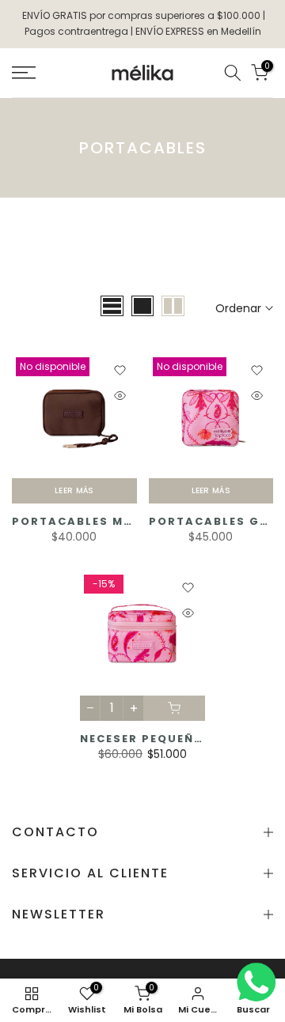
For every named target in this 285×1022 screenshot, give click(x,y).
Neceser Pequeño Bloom (168, 738)
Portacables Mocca (87, 521)
